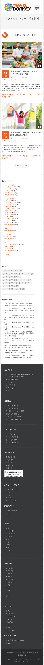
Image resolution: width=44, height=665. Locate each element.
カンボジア (10, 531)
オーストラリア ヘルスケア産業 (14, 289)
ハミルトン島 (9, 218)
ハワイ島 (8, 246)
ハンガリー (10, 614)
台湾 (7, 539)
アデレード (8, 201)
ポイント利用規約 (12, 443)
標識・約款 (10, 462)
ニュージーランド (12, 501)
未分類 (6, 254)
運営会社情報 (10, 457)
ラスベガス (8, 191)
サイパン (9, 498)
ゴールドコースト (12, 80)
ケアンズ (8, 206)
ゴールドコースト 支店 (20, 77)
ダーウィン (8, 212)
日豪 (4, 271)
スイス (8, 588)
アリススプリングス (11, 203)
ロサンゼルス (9, 193)
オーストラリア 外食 (10, 283)
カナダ (6, 229)
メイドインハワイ (25, 280)
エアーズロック (10, 205)
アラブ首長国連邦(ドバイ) (15, 640)
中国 (7, 542)
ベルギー (9, 625)
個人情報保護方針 (12, 440)
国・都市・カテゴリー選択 (15, 411)
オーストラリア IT (25, 283)
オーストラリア (9, 199)
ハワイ (6, 242)
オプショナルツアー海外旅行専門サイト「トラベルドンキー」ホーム (19, 376)
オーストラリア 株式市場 (11, 277)
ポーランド (10, 628)
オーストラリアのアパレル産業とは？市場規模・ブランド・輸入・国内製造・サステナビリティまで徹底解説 (19, 334)
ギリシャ (9, 585)
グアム (8, 495)
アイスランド (10, 568)
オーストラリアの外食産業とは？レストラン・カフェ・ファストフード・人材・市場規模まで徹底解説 (19, 341)
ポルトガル (10, 630)
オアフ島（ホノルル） (12, 244)
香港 (7, 548)
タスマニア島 (9, 214)
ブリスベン (8, 220)
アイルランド (10, 571)
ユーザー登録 (10, 385)
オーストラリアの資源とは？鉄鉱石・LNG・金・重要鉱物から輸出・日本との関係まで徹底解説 (19, 310)
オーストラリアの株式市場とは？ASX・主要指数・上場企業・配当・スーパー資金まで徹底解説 (19, 317)
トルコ (8, 643)
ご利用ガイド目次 (12, 405)
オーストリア (10, 579)
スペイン (9, 590)
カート (8, 391)
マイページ (10, 388)
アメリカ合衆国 (9, 185)
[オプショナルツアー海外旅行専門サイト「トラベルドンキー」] (17, 7)
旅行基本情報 (9, 195)
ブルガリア (10, 622)
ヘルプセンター (11, 434)
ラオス (8, 553)
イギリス (9, 574)
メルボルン (8, 222)
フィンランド (10, 616)
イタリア (9, 576)
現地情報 (9, 468)
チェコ (8, 593)
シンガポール (8, 234)
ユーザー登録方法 (12, 408)
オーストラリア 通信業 (11, 286)
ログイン (9, 382)
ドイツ (8, 611)
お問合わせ (10, 465)
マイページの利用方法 (13, 419)
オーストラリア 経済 (10, 274)
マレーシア (10, 550)
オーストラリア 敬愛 (10, 280)
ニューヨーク (9, 189)
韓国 (7, 528)
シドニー (8, 210)
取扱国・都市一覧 (12, 379)
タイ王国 (9, 536)
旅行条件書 (10, 460)
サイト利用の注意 (12, 437)
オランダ (9, 582)
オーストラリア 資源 (26, 274)
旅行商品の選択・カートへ (15, 414)
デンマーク (10, 596)
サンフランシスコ (11, 187)
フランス (9, 619)
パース (7, 216)
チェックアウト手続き (13, 417)
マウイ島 (8, 248)
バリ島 (8, 545)
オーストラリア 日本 (15, 271)
